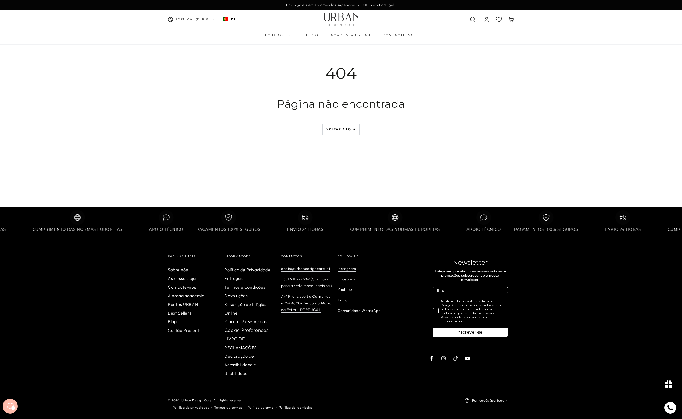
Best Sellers (180, 313)
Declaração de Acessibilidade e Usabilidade (240, 364)
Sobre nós (178, 269)
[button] (473, 19)
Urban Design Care (196, 400)
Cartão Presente (185, 330)
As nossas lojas (183, 278)
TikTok (344, 300)
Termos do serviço (228, 407)
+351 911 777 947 (295, 279)
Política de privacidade (191, 407)
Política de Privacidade (247, 269)
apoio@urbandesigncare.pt (305, 268)
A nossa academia (186, 295)
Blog (172, 321)
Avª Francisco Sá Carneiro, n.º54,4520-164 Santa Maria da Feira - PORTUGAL (306, 303)
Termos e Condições (244, 287)
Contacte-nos (182, 287)
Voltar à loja (341, 129)
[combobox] (229, 19)
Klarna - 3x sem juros (245, 321)
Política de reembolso (296, 407)
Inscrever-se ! (470, 332)
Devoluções (236, 295)
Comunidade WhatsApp (359, 310)
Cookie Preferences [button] (246, 330)
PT (233, 18)
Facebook (346, 279)
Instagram (347, 268)
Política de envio (261, 407)
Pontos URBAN (183, 304)
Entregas (233, 278)
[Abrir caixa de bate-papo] (670, 407)
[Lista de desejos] (499, 19)
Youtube (345, 289)
